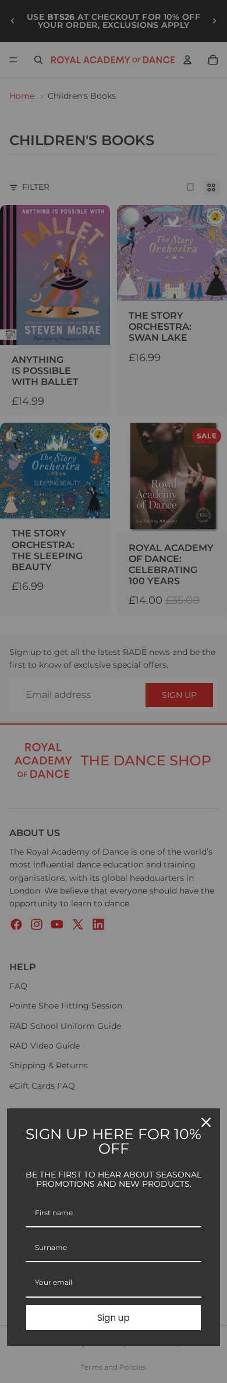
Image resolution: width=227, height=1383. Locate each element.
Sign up (113, 1317)
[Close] (206, 1122)
